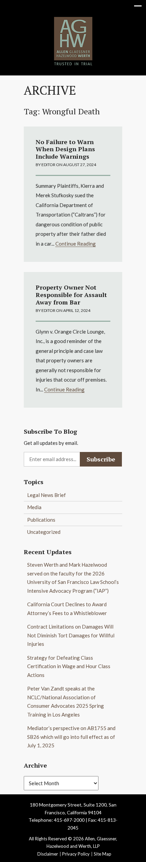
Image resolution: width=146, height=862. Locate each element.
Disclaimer (47, 854)
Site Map (102, 854)
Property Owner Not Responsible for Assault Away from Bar (71, 294)
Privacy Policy (76, 854)
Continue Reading (75, 244)
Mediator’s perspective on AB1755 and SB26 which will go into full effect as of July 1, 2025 (71, 736)
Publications (41, 520)
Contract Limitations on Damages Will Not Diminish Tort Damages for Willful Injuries (70, 635)
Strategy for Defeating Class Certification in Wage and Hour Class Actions (68, 666)
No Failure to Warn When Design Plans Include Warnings (65, 149)
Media (34, 507)
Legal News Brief (46, 495)
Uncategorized (43, 532)
